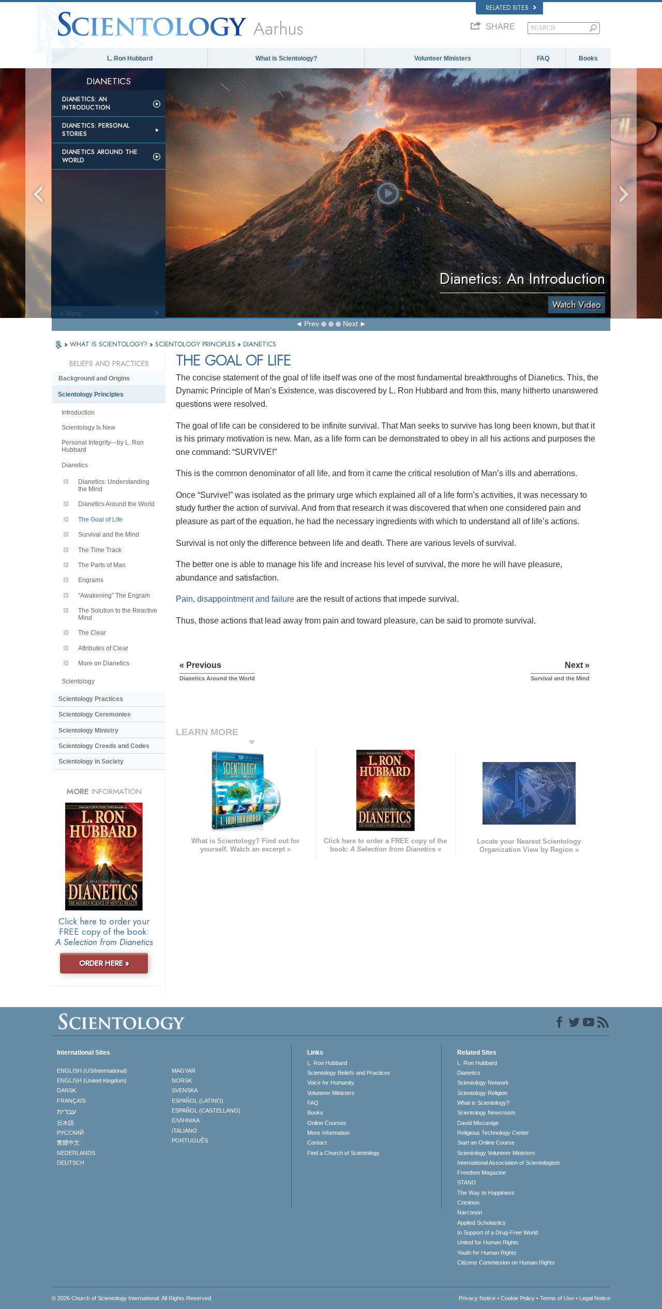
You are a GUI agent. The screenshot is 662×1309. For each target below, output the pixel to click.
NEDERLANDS (76, 1153)
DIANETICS (259, 344)
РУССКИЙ (70, 1133)
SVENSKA (185, 1090)
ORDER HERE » (104, 963)
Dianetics (75, 465)
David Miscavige (478, 1123)
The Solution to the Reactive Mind (117, 614)
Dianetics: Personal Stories (95, 130)
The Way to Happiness (486, 1193)
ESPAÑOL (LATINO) (197, 1101)
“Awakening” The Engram (114, 595)
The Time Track (100, 550)
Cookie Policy (518, 1298)
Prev (311, 323)
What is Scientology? (286, 58)
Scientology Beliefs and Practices (348, 1073)
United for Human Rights (488, 1242)
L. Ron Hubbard (130, 58)
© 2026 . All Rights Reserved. (132, 1298)
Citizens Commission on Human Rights (506, 1262)
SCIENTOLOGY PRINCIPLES (196, 344)
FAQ (543, 58)
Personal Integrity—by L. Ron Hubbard (103, 446)
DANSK (66, 1090)
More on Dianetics (103, 663)
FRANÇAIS (71, 1101)
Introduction (78, 412)
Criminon (468, 1202)
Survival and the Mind (108, 534)
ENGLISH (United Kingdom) (92, 1080)
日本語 (65, 1123)
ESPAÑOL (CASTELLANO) (206, 1110)
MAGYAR (183, 1071)
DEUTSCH (70, 1163)
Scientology (78, 681)
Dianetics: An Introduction (86, 103)
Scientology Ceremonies (94, 714)
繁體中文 (68, 1142)
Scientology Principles (91, 394)
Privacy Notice (477, 1298)
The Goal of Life (100, 519)
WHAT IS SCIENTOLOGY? (109, 344)
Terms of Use (557, 1298)
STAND (466, 1182)
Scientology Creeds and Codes (103, 746)
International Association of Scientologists (508, 1163)
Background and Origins (94, 378)
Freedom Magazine (481, 1172)
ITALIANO (184, 1131)
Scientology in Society (91, 761)
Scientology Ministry (88, 730)
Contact (317, 1142)
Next (350, 323)
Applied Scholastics (481, 1223)
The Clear (92, 632)
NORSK (182, 1080)
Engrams (90, 580)
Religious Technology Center (493, 1133)
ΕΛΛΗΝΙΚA (186, 1120)
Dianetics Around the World (100, 156)
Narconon (469, 1212)
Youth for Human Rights (487, 1253)
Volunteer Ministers (442, 58)
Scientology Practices (90, 699)
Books (588, 58)
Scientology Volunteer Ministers (496, 1153)
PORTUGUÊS (190, 1140)
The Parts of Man (102, 565)
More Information (328, 1133)
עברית (66, 1111)
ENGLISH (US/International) (92, 1071)
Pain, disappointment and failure (235, 599)
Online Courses (327, 1123)
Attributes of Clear (103, 648)
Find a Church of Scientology (343, 1153)
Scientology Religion (482, 1093)
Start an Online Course (486, 1142)
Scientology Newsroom (486, 1112)
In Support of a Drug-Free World (497, 1232)
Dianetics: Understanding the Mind (113, 485)
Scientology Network (483, 1082)
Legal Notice (594, 1298)
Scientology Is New (88, 427)
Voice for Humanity (330, 1082)
